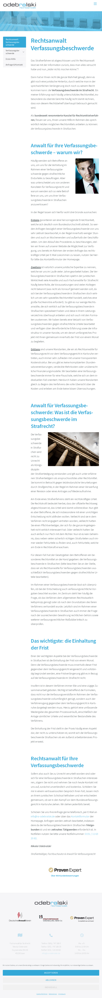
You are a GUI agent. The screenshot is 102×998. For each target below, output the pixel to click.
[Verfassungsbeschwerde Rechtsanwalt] (19, 8)
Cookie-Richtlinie (42, 994)
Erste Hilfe (11, 59)
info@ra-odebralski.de (43, 816)
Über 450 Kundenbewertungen (65, 875)
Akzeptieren (51, 973)
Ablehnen (51, 980)
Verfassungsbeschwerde (13, 52)
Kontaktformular (80, 816)
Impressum (62, 994)
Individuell (51, 987)
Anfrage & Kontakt (14, 64)
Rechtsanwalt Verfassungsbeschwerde (13, 42)
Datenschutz (53, 994)
